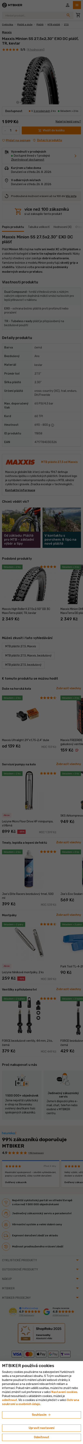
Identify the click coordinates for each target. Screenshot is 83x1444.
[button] (9, 1400)
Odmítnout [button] (41, 1437)
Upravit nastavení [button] (41, 1428)
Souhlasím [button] (41, 1415)
